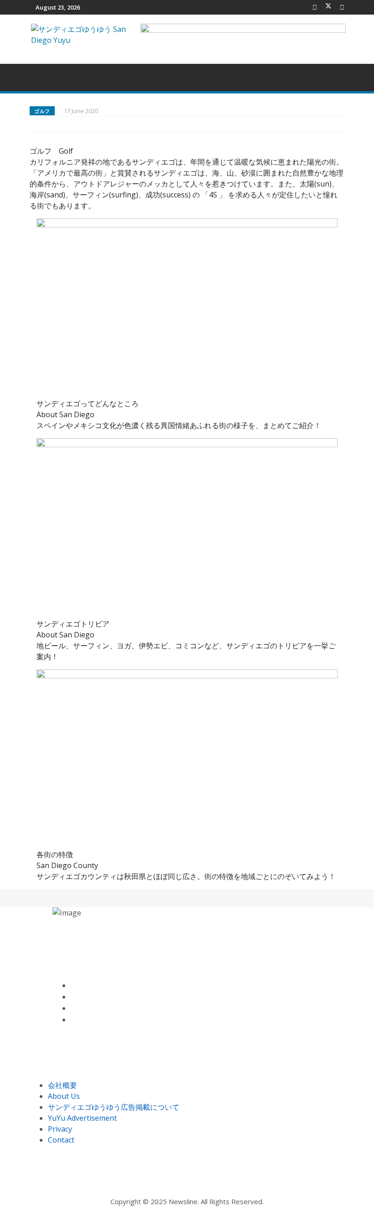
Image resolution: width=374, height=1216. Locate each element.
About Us (64, 1096)
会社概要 (62, 1085)
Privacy (60, 1129)
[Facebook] (314, 7)
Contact (61, 1140)
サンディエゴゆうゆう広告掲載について (113, 1107)
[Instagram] (73, 1020)
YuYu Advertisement (82, 1118)
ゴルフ (42, 111)
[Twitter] (328, 7)
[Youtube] (342, 7)
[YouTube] (73, 1008)
